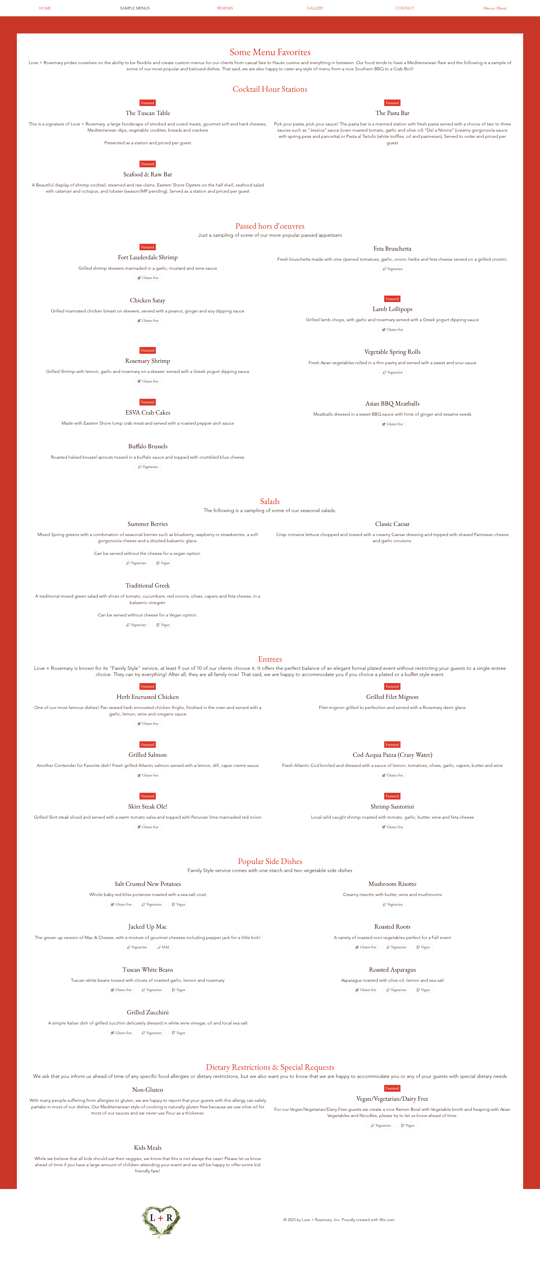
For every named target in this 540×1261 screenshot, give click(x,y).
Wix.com (387, 1219)
